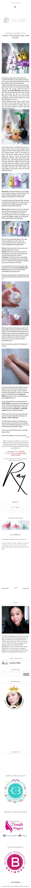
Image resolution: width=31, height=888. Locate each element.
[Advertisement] (15, 730)
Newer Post (5, 588)
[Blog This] (19, 507)
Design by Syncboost (24, 886)
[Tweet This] (12, 507)
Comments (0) (15, 502)
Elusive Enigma (15, 886)
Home (15, 588)
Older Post (25, 588)
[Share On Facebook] (14, 507)
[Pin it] (16, 507)
